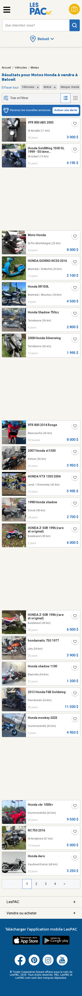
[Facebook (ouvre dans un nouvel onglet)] (20, 964)
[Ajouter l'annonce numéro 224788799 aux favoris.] (73, 504)
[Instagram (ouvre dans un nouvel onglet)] (48, 964)
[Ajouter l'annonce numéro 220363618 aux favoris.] (73, 124)
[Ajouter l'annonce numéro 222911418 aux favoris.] (73, 150)
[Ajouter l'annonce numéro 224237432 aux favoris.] (73, 314)
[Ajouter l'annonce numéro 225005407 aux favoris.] (73, 806)
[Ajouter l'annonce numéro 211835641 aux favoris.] (73, 693)
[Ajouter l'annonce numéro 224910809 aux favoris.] (73, 668)
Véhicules (21, 67)
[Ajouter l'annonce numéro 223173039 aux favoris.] (73, 832)
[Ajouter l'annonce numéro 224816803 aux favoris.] (73, 857)
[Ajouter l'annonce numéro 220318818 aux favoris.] (73, 236)
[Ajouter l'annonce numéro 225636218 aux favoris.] (73, 719)
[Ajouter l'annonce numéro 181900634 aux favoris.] (73, 529)
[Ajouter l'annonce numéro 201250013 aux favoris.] (73, 616)
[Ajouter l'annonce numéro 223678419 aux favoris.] (73, 452)
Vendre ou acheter (41, 913)
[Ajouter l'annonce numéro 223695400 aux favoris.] (73, 642)
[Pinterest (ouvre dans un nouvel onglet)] (34, 964)
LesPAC (41, 902)
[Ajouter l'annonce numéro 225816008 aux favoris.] (73, 426)
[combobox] (36, 25)
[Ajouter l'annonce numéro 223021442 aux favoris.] (73, 339)
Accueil (6, 67)
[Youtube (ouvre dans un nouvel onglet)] (62, 964)
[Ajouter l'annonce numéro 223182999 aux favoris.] (73, 288)
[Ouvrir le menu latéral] (6, 10)
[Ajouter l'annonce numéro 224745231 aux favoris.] (73, 478)
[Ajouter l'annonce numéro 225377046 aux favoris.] (73, 262)
